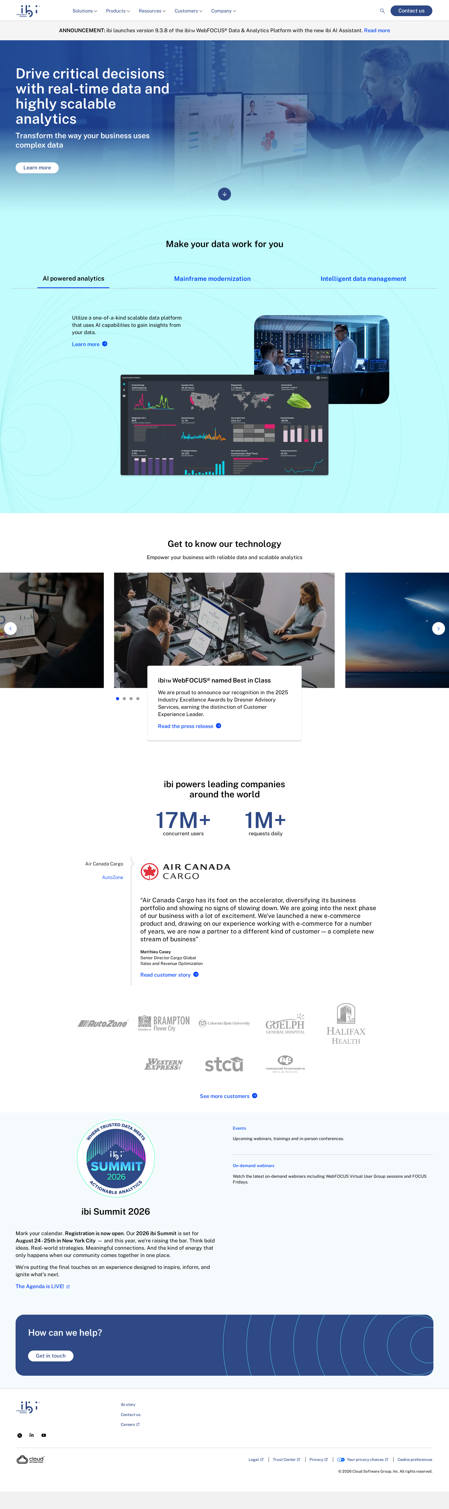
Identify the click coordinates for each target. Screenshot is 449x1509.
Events (239, 1128)
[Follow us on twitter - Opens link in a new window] (20, 1435)
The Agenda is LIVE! (40, 1286)
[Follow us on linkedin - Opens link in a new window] (31, 1434)
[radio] (117, 698)
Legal (254, 1459)
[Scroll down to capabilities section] (224, 194)
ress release (185, 726)
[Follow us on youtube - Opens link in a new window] (43, 1435)
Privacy (316, 1459)
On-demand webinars (253, 1165)
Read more (377, 30)
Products (116, 11)
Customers (186, 11)
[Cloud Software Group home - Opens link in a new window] (31, 1459)
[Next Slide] (438, 628)
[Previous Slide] (10, 628)
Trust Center (284, 1459)
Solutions (82, 11)
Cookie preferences (415, 1459)
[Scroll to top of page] (435, 1494)
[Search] (382, 6)
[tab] (73, 278)
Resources (150, 11)
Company (221, 11)
